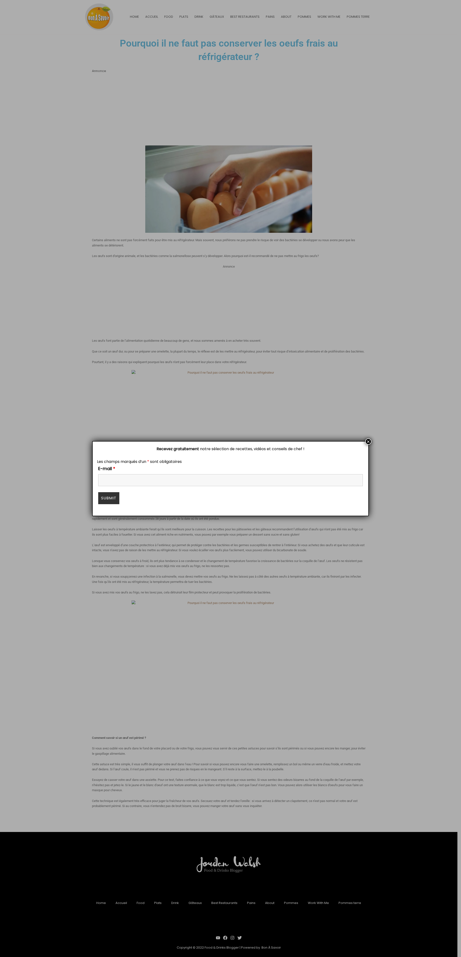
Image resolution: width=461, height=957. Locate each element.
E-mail (106, 469)
